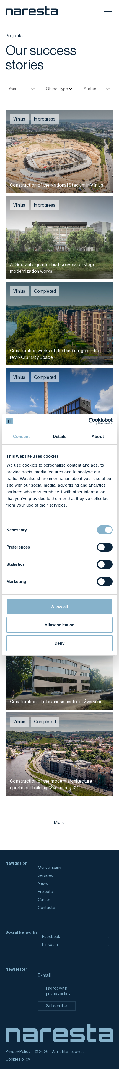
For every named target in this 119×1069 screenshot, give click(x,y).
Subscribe (56, 1006)
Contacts (46, 908)
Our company (49, 868)
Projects (45, 892)
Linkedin (50, 945)
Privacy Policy (18, 1052)
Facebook (51, 937)
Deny (59, 643)
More (59, 822)
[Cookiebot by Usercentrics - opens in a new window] (88, 421)
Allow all (59, 606)
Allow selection (60, 624)
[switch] (105, 547)
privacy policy (58, 994)
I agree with (58, 991)
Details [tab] (59, 436)
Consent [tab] (21, 436)
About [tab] (98, 436)
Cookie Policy (18, 1060)
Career (44, 900)
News (43, 884)
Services (45, 876)
